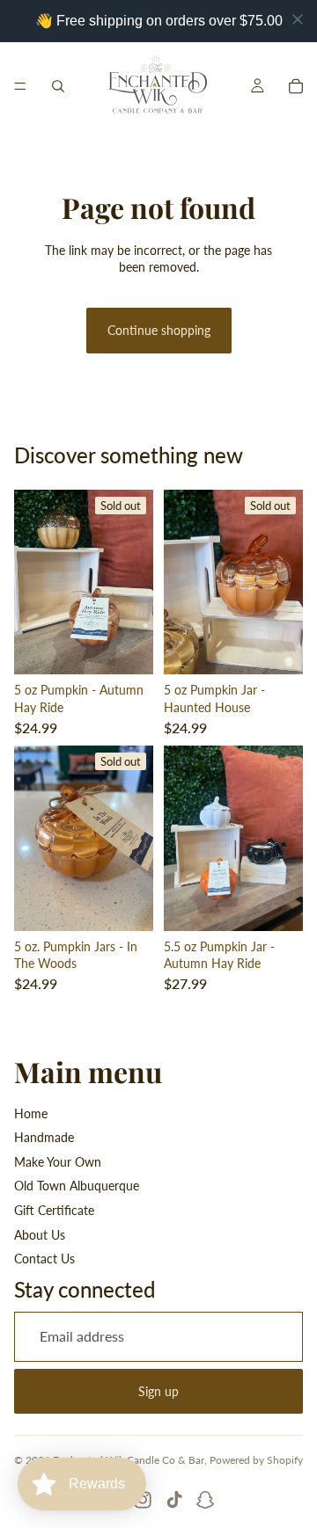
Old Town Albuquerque (76, 1185)
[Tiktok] (174, 1499)
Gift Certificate (54, 1210)
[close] (297, 19)
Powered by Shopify (256, 1459)
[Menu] (20, 86)
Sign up (158, 1391)
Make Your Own (57, 1161)
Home (31, 1113)
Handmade (44, 1137)
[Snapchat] (205, 1499)
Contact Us (44, 1258)
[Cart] (295, 86)
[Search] (58, 86)
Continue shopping (158, 330)
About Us (39, 1234)
